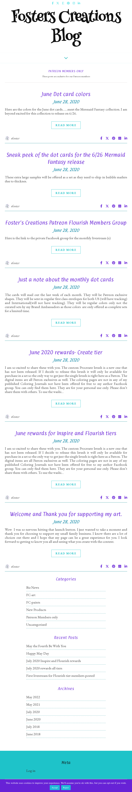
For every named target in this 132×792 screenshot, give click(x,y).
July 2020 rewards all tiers (44, 668)
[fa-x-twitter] (58, 3)
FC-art (30, 595)
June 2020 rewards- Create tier (66, 352)
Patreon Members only (42, 617)
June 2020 (33, 719)
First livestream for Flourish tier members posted (60, 675)
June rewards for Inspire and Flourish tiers (66, 433)
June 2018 (33, 734)
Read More (66, 125)
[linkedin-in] (79, 3)
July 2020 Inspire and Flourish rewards (53, 660)
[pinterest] (68, 3)
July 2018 (33, 726)
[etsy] (63, 3)
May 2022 (33, 697)
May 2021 (33, 704)
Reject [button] (66, 787)
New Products (36, 609)
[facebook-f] (53, 3)
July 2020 (33, 712)
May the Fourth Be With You (46, 646)
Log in (30, 770)
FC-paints (33, 602)
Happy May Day (37, 653)
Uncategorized (36, 624)
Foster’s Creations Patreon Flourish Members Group (66, 223)
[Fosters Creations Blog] (66, 29)
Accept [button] (55, 787)
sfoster (15, 138)
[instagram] (74, 3)
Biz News (32, 587)
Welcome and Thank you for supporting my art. (66, 514)
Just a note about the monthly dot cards (66, 279)
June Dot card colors (66, 94)
